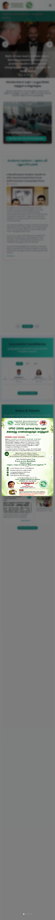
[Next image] (51, 457)
